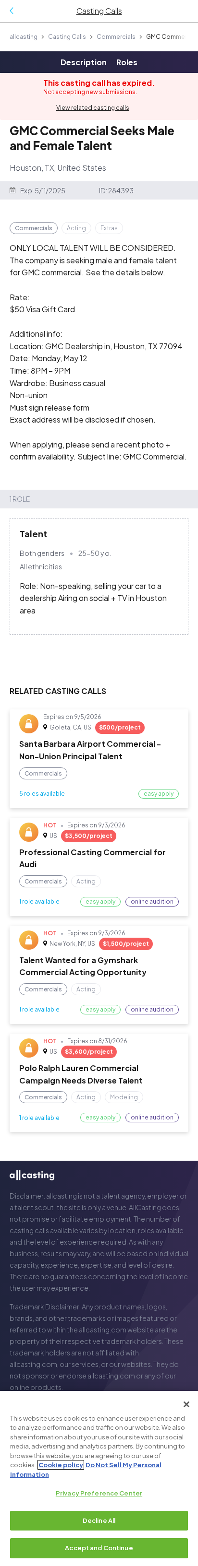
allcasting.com (102, 1329)
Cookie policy (60, 1465)
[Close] (186, 1404)
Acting (76, 228)
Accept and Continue (99, 1548)
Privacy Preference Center (99, 1493)
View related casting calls (92, 107)
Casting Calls (67, 36)
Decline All (99, 1520)
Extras (109, 228)
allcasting (23, 36)
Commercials (116, 36)
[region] (99, 1478)
